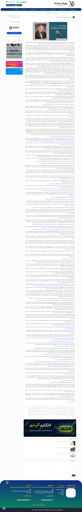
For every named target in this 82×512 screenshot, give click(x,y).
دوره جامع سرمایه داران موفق (70, 413)
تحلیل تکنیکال (65, 411)
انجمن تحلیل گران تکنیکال (71, 410)
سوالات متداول (61, 493)
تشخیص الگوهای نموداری (41, 411)
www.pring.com (66, 323)
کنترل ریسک (40, 413)
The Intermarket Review (40, 406)
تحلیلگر (47, 411)
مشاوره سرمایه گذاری (64, 414)
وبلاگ (69, 12)
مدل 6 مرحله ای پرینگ (71, 414)
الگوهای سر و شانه (44, 408)
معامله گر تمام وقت (51, 414)
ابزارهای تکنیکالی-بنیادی (57, 408)
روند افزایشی (57, 413)
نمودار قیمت (72, 416)
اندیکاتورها (64, 410)
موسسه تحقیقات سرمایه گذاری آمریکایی (43, 414)
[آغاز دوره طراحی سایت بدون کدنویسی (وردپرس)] (72, 449)
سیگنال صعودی (49, 413)
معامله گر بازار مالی (58, 414)
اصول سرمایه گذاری (50, 408)
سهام (53, 413)
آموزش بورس (27, 406)
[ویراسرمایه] (64, 4)
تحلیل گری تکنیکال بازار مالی (58, 411)
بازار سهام (56, 410)
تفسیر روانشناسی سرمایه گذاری (32, 411)
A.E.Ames (67, 406)
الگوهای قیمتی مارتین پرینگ (31, 408)
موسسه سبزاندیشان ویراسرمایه (32, 414)
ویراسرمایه (68, 416)
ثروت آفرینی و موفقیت (63, 12)
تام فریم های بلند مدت (71, 411)
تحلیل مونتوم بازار (51, 411)
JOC (53, 406)
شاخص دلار (44, 413)
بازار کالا (53, 410)
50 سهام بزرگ (73, 406)
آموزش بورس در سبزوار (71, 408)
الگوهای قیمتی (38, 408)
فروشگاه (62, 494)
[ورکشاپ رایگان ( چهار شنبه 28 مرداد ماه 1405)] (72, 455)
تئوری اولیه (29, 410)
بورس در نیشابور (34, 410)
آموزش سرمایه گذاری (64, 408)
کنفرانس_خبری (35, 413)
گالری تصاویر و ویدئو (60, 489)
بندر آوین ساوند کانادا (40, 410)
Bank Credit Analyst (62, 406)
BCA (56, 406)
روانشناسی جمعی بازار (63, 413)
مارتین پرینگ (30, 413)
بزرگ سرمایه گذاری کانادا (47, 410)
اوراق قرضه (60, 410)
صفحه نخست (73, 12)
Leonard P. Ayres (48, 406)
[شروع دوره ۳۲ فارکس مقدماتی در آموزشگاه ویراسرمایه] (72, 443)
